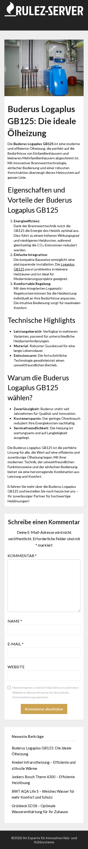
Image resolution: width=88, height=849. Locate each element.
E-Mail (15, 643)
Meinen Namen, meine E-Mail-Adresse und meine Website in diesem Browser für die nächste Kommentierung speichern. (45, 692)
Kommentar (22, 555)
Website (16, 666)
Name (15, 621)
